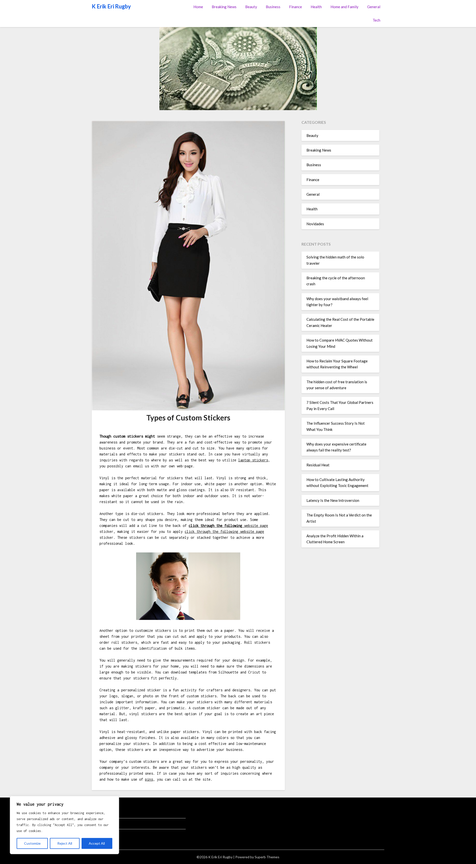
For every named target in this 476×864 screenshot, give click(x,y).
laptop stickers (253, 460)
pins (149, 779)
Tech (376, 20)
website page (228, 525)
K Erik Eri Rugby (111, 6)
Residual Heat (317, 465)
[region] (64, 825)
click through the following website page (224, 531)
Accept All (97, 843)
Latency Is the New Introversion (332, 500)
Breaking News (224, 6)
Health (316, 6)
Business (273, 6)
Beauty (251, 6)
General (373, 6)
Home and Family (344, 6)
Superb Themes (267, 857)
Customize (32, 843)
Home (198, 6)
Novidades (315, 224)
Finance (295, 6)
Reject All (64, 843)
